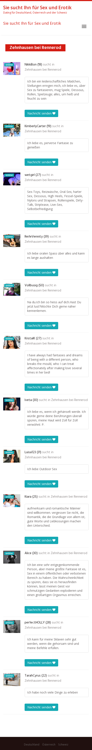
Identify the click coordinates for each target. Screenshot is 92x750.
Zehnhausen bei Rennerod (43, 69)
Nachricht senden (39, 113)
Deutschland (31, 744)
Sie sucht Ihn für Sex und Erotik (32, 23)
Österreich (48, 744)
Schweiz (63, 744)
